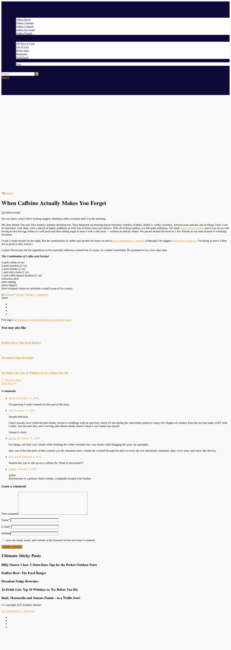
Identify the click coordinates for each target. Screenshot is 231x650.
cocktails (35, 319)
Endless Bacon (23, 19)
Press (18, 64)
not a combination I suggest (128, 240)
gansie (9, 193)
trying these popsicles (184, 240)
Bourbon (17, 319)
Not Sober (66, 319)
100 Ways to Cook (25, 43)
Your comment (9, 513)
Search (5, 77)
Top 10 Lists (22, 47)
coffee (43, 319)
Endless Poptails (24, 33)
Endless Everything (19, 16)
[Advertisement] (115, 640)
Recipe (30, 294)
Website (5, 533)
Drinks (20, 294)
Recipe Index (22, 50)
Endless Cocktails (25, 26)
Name (5, 520)
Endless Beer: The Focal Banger (21, 342)
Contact (12, 67)
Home (12, 12)
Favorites (13, 40)
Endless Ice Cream (25, 29)
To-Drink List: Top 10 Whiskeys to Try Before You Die (34, 373)
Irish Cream (53, 319)
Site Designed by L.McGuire (17, 611)
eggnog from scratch (192, 228)
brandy (26, 319)
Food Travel (22, 57)
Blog (11, 36)
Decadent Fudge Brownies (17, 357)
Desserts (9, 294)
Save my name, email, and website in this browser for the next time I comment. (50, 540)
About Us (13, 60)
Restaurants (21, 53)
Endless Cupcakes (25, 23)
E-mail (5, 526)
